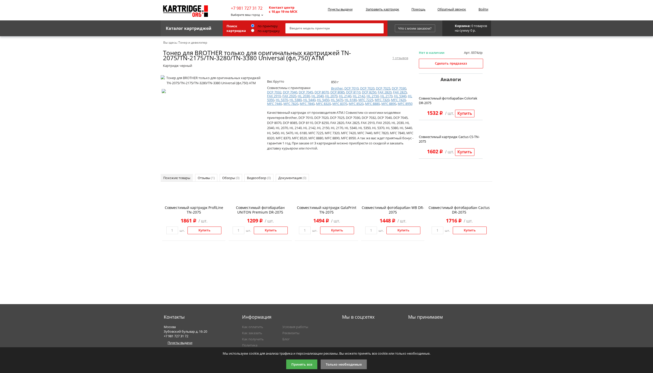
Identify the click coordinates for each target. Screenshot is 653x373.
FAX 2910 (274, 96)
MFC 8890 (388, 103)
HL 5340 (400, 96)
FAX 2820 (385, 92)
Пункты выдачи (340, 9)
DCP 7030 (399, 88)
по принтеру (267, 26)
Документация (292, 178)
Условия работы (295, 327)
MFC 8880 (372, 103)
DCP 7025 (383, 88)
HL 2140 (345, 96)
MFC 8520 (356, 103)
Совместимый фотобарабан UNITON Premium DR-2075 (260, 210)
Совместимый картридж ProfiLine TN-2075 (194, 210)
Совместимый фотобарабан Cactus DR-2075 (459, 210)
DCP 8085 (337, 92)
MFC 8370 (339, 103)
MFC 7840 (307, 103)
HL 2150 (373, 96)
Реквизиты (290, 333)
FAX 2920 (289, 96)
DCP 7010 (351, 88)
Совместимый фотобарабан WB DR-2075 (393, 210)
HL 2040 (317, 96)
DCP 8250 (369, 92)
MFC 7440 (274, 103)
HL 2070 (331, 96)
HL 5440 (309, 99)
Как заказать (252, 333)
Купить (464, 113)
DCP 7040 (290, 92)
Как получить (253, 339)
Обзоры (231, 178)
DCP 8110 (353, 92)
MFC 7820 (290, 103)
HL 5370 (282, 99)
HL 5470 (337, 99)
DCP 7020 (367, 88)
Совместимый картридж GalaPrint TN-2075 (326, 210)
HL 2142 (359, 96)
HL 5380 (296, 99)
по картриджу (268, 31)
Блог (286, 339)
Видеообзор (259, 178)
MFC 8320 (323, 103)
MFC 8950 (405, 103)
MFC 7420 (398, 99)
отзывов (400, 58)
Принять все (301, 364)
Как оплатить (252, 327)
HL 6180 (351, 99)
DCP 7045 (306, 92)
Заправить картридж (382, 9)
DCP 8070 (322, 92)
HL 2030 (304, 96)
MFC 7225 (365, 99)
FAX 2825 (400, 92)
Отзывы (206, 178)
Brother (337, 88)
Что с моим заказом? (415, 28)
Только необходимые (344, 364)
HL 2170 (386, 96)
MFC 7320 (382, 99)
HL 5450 (323, 99)
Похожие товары (176, 178)
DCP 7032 (274, 92)
